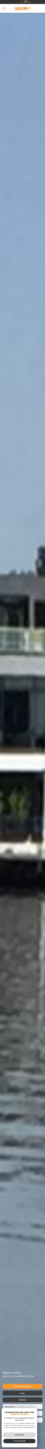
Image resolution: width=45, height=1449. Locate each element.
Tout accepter (19, 1441)
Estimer (22, 1400)
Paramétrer (19, 1435)
